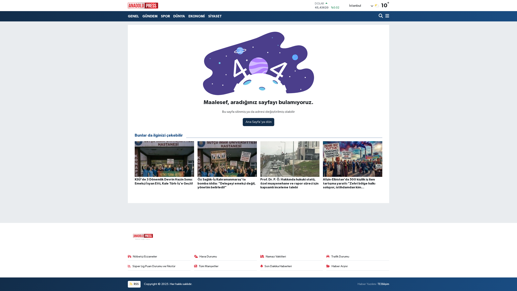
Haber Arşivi (340, 266)
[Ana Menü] (386, 16)
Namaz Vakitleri (276, 256)
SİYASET (215, 16)
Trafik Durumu (340, 256)
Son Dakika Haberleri (278, 266)
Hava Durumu (208, 256)
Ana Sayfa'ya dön (259, 122)
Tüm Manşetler (209, 266)
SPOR (165, 16)
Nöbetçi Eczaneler (145, 256)
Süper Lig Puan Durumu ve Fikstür (153, 266)
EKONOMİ (196, 16)
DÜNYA (179, 16)
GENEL (133, 16)
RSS (136, 284)
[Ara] (381, 16)
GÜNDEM (150, 16)
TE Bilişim (383, 284)
